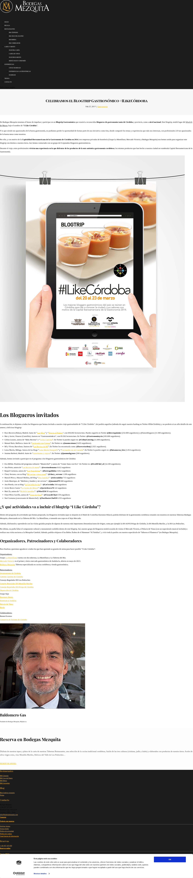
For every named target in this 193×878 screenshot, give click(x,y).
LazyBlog (41, 433)
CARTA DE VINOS (14, 54)
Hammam (12, 75)
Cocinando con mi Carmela (72, 450)
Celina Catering (46, 440)
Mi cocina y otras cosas (36, 474)
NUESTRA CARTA (14, 50)
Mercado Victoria (7, 561)
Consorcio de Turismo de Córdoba (13, 620)
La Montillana (11, 558)
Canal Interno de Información (9, 836)
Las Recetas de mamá (30, 467)
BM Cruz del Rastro (6, 778)
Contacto (8, 82)
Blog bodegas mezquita (7, 793)
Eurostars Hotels (6, 597)
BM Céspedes (4, 776)
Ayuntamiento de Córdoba (10, 573)
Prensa (2, 795)
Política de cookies (6, 834)
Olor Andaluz (43, 478)
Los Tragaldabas (33, 471)
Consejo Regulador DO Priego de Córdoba (17, 587)
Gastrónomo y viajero (41, 453)
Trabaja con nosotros (7, 821)
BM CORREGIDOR (14, 43)
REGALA (7, 25)
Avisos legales (4, 829)
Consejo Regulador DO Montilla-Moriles (16, 584)
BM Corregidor (5, 783)
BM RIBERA (12, 39)
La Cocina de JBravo (29, 488)
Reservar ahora (8, 763)
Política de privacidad (7, 831)
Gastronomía (103, 106)
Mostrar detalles (40, 874)
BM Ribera (3, 781)
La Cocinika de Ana (32, 484)
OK (170, 859)
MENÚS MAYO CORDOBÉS (17, 61)
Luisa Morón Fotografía (48, 450)
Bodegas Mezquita (7, 565)
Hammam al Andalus (8, 601)
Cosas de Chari (36, 495)
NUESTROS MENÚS (15, 57)
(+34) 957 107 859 (6, 846)
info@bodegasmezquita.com (9, 815)
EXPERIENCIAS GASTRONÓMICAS (20, 71)
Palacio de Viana (6, 604)
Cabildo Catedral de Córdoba (11, 577)
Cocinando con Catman (41, 443)
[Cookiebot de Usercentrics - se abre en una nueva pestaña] (19, 873)
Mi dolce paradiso (27, 491)
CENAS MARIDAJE (15, 68)
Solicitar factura (5, 826)
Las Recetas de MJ (40, 446)
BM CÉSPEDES (13, 32)
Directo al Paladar (56, 433)
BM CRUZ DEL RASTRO (16, 36)
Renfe (2, 607)
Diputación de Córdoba (9, 590)
